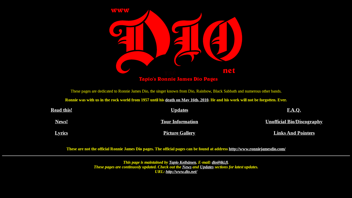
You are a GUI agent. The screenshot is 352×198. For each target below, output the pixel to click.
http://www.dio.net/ (181, 171)
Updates (179, 110)
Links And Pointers (294, 133)
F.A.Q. (294, 110)
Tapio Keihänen (182, 162)
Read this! (61, 110)
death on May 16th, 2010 (186, 100)
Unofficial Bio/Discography (294, 121)
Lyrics (61, 133)
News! (61, 121)
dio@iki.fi (220, 162)
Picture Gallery (179, 133)
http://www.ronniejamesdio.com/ (257, 149)
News (186, 167)
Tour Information (179, 121)
